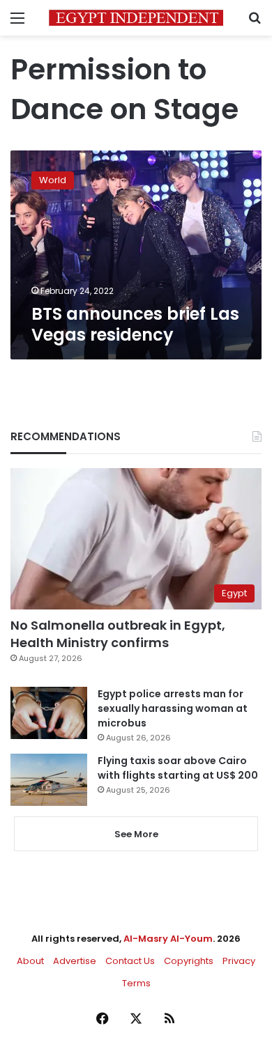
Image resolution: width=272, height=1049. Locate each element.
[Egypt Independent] (136, 18)
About (30, 961)
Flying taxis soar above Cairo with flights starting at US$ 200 (178, 768)
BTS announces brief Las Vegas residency (135, 324)
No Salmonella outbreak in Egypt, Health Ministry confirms (117, 633)
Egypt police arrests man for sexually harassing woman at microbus (173, 708)
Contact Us (130, 961)
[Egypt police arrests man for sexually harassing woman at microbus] (48, 713)
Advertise (74, 961)
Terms (136, 983)
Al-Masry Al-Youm (168, 938)
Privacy (238, 961)
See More (136, 834)
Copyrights (188, 961)
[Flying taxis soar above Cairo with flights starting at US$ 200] (48, 780)
